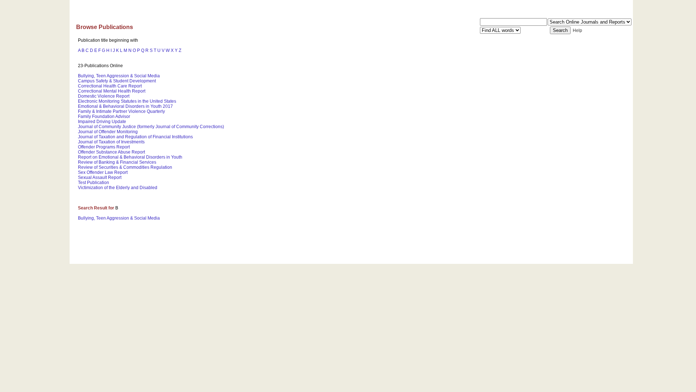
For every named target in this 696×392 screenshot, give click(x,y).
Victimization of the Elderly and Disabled (117, 187)
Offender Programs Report (104, 147)
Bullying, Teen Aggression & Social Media (119, 75)
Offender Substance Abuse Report (111, 152)
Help (577, 30)
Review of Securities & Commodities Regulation (125, 167)
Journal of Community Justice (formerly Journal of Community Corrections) (151, 126)
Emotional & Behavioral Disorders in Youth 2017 (125, 106)
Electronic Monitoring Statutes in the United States (127, 101)
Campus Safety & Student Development (117, 80)
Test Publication (93, 182)
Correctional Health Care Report (110, 86)
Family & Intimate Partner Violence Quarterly (121, 111)
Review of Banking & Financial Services (117, 162)
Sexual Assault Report (99, 177)
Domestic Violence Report (103, 96)
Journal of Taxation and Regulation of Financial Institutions (135, 136)
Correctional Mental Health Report (111, 91)
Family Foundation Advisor (104, 116)
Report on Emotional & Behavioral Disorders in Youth (130, 157)
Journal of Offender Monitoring (108, 131)
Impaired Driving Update (102, 121)
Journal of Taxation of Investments (111, 141)
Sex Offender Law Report (103, 172)
